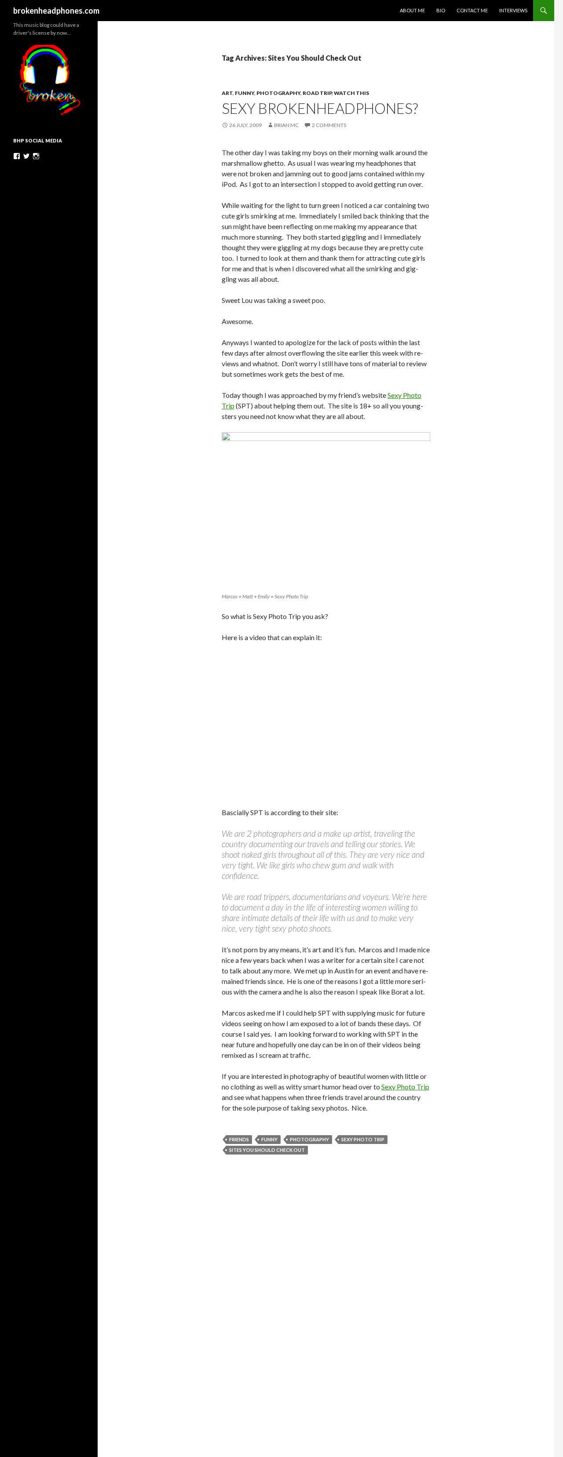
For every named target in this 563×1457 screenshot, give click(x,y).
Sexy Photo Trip (405, 1086)
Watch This (351, 93)
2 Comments (329, 125)
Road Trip (317, 93)
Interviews (513, 10)
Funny (244, 93)
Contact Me (472, 10)
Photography (278, 93)
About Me (412, 10)
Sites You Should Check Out (267, 1150)
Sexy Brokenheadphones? (320, 108)
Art (227, 93)
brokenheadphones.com (56, 10)
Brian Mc (286, 125)
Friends (239, 1139)
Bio (440, 10)
